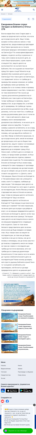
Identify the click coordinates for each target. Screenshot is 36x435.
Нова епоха (22, 375)
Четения (10, 14)
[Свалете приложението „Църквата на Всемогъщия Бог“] (3, 390)
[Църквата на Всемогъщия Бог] (18, 9)
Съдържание (6, 19)
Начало (3, 14)
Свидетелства (5, 375)
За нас (3, 378)
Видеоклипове (6, 368)
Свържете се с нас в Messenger (17, 430)
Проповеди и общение (25, 372)
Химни (20, 368)
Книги (20, 365)
